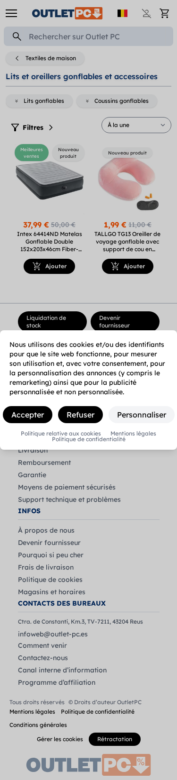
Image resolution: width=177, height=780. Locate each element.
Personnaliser (141, 414)
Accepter (27, 414)
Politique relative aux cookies (61, 433)
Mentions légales (133, 433)
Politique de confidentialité (89, 439)
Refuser (80, 414)
